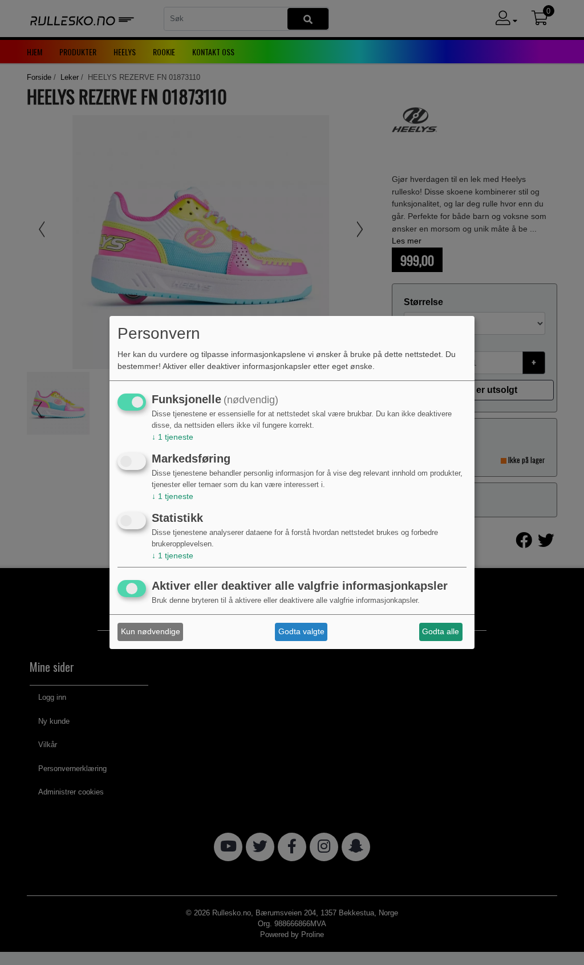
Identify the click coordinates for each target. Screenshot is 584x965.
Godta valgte (301, 631)
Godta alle (440, 631)
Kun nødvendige (150, 631)
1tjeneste (172, 436)
